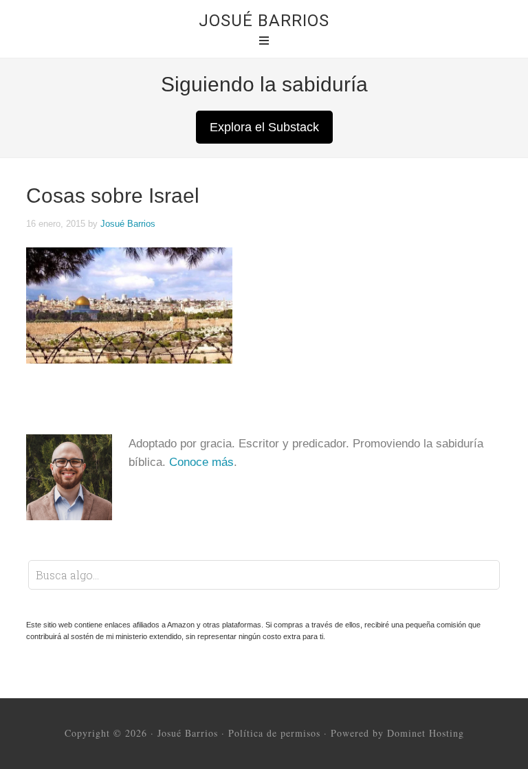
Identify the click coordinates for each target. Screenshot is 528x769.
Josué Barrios (264, 20)
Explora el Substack (264, 127)
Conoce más (201, 462)
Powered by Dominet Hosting (397, 732)
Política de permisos (274, 732)
